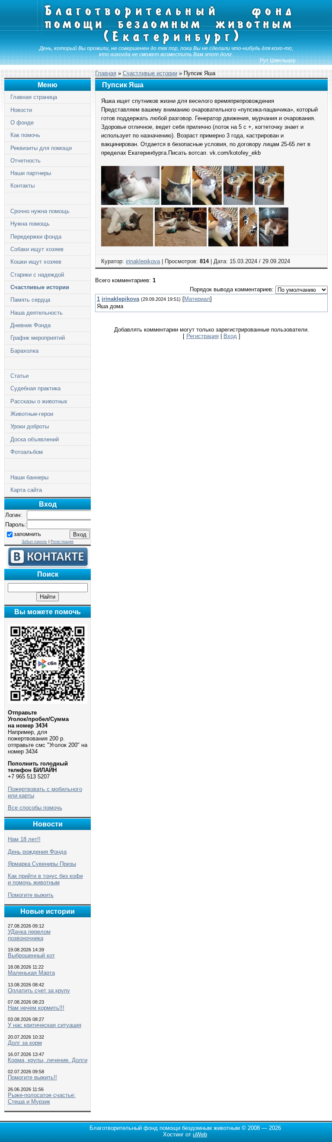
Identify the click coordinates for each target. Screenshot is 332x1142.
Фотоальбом (26, 452)
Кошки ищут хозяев (35, 261)
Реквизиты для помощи (41, 148)
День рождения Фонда (37, 852)
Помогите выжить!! (32, 1077)
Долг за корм (25, 1043)
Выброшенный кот (31, 955)
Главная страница (33, 97)
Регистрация (62, 541)
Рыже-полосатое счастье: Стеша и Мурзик (42, 1098)
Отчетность (25, 160)
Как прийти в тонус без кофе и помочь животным (45, 879)
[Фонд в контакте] (47, 566)
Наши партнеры (30, 173)
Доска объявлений (34, 439)
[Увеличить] (130, 203)
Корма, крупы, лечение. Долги (47, 1060)
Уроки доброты (29, 426)
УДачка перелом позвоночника (29, 934)
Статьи (19, 376)
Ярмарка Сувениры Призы (42, 864)
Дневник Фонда (30, 325)
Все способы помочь (35, 807)
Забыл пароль (34, 541)
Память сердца (30, 300)
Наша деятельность (36, 312)
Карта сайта (26, 490)
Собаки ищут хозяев (37, 249)
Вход (230, 336)
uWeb (200, 1134)
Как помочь (25, 135)
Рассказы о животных (38, 401)
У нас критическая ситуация (44, 1025)
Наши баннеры (29, 477)
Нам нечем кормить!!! (36, 1008)
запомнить (27, 534)
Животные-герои (31, 414)
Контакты (22, 185)
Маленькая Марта (31, 973)
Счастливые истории (39, 287)
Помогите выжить (31, 895)
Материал (197, 299)
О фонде (22, 122)
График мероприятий (37, 338)
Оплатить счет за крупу (39, 990)
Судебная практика (35, 388)
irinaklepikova (143, 261)
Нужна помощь (30, 223)
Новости (21, 110)
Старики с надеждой (37, 274)
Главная (105, 73)
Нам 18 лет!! (24, 839)
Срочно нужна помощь (40, 211)
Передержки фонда (35, 236)
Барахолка (24, 351)
